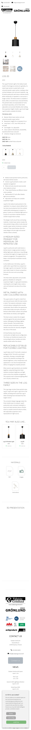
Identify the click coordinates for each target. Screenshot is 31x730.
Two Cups (15, 676)
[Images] (21, 475)
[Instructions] (15, 490)
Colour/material (6, 145)
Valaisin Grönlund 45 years (15, 671)
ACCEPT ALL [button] (16, 722)
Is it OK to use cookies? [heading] (12, 695)
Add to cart (12, 167)
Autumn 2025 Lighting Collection (15, 682)
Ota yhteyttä (6, 6)
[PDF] (10, 475)
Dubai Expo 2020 (15, 687)
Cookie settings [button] (11, 718)
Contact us (15, 660)
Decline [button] (11, 713)
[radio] (5, 152)
